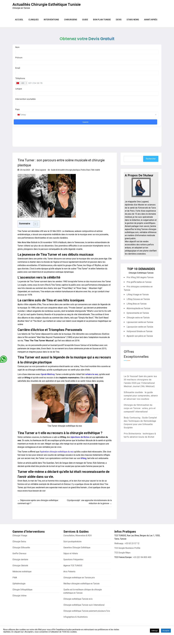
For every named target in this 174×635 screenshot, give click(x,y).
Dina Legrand (40, 170)
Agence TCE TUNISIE (72, 565)
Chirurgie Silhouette (21, 547)
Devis (119, 19)
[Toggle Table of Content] (34, 224)
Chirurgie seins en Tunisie (138, 317)
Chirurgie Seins (19, 541)
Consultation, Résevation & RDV (77, 535)
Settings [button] (154, 631)
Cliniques (33, 19)
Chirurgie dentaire (20, 559)
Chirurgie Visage (19, 535)
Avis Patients (69, 571)
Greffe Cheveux (19, 553)
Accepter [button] (166, 631)
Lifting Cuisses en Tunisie (138, 299)
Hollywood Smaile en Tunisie (139, 331)
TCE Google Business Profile (127, 548)
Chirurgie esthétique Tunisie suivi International (83, 605)
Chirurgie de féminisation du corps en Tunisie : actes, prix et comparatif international (140, 408)
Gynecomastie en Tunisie (138, 313)
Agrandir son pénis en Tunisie (140, 336)
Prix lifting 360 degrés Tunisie (140, 277)
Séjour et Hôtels (70, 553)
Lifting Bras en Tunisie (136, 304)
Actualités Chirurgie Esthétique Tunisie (46, 4)
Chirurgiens (70, 19)
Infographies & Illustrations (75, 617)
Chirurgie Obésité (20, 565)
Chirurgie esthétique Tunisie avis (77, 599)
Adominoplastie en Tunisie (138, 308)
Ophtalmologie (18, 583)
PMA (14, 577)
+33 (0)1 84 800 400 (142, 557)
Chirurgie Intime (19, 595)
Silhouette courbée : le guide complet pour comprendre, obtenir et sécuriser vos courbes (141, 395)
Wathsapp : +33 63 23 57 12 (126, 543)
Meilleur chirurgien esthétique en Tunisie (81, 583)
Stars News (133, 19)
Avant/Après (150, 19)
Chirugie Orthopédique (22, 589)
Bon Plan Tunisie (102, 19)
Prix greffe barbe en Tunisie (139, 282)
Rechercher (151, 158)
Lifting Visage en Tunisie (138, 294)
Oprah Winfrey (48, 374)
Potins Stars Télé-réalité (90, 170)
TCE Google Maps (122, 552)
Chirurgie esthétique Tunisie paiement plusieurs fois (86, 611)
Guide (85, 19)
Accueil (19, 19)
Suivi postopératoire (72, 541)
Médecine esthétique (21, 571)
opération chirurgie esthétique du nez (57, 451)
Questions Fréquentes (73, 559)
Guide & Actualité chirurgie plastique (65, 170)
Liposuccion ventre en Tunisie (140, 322)
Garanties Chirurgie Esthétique (76, 547)
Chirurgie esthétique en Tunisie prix (79, 577)
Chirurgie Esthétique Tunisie (141, 273)
